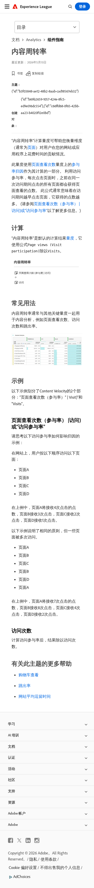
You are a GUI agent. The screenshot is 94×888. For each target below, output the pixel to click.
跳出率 (25, 685)
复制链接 (38, 73)
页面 (32, 147)
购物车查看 (29, 674)
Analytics (33, 39)
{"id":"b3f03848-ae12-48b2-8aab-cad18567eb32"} (45, 91)
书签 (20, 73)
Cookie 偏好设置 (23, 867)
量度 (70, 238)
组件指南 (56, 39)
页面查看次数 (44, 164)
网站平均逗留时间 (35, 696)
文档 (16, 39)
